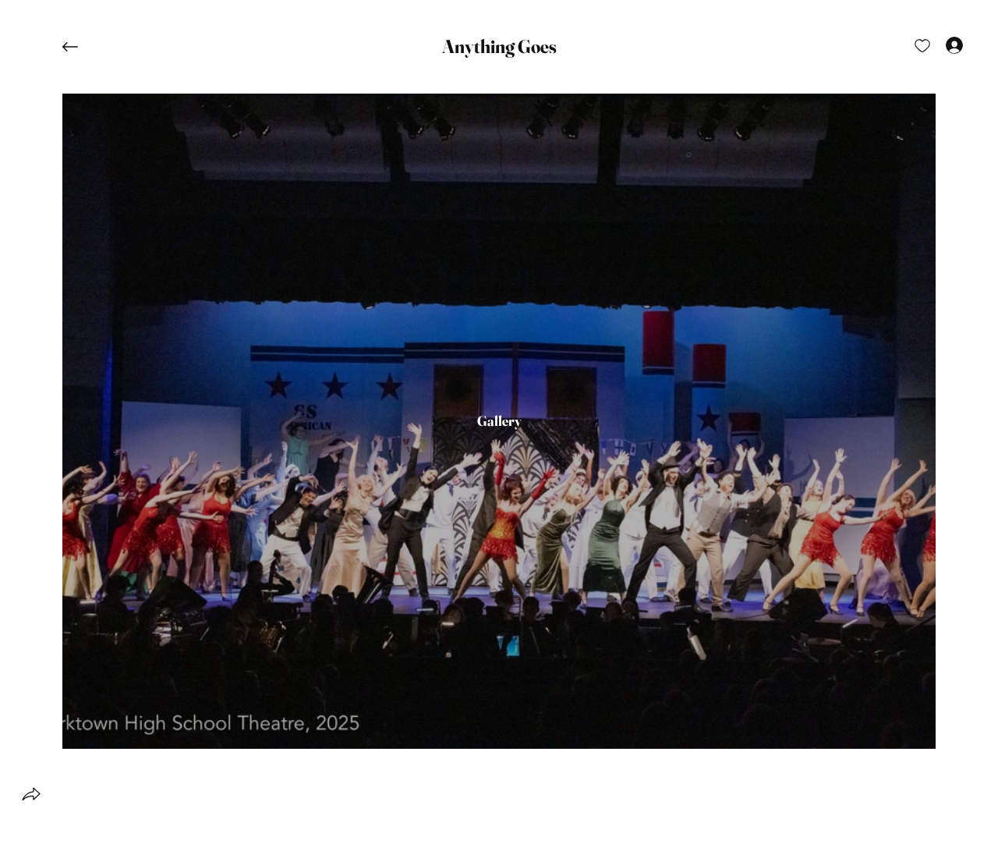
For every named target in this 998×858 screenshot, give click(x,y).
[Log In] (940, 45)
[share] (31, 794)
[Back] (81, 47)
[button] (499, 47)
